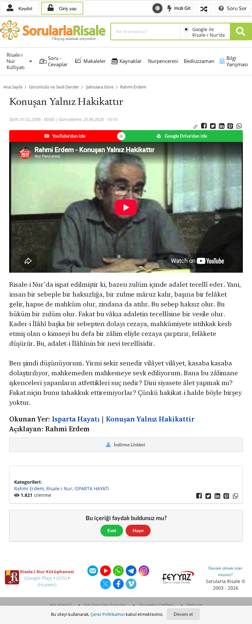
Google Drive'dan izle (185, 136)
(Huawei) (46, 584)
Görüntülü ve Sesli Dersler (54, 87)
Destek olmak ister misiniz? (225, 571)
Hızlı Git (182, 7)
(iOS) (61, 578)
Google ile (203, 29)
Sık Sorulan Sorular (105, 605)
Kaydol (24, 8)
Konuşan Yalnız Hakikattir (150, 419)
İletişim (194, 605)
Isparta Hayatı (75, 419)
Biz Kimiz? (61, 605)
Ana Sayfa (12, 87)
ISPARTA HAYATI (91, 488)
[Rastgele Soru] (204, 8)
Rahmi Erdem (133, 87)
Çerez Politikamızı (108, 614)
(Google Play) (38, 578)
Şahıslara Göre (100, 87)
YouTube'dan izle (68, 136)
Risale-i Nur (59, 488)
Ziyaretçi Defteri (156, 605)
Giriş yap (67, 8)
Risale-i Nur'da (208, 35)
